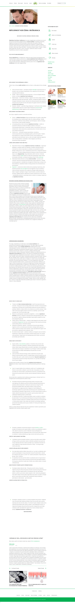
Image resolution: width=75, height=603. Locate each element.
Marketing (50, 63)
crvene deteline (22, 343)
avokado (42, 599)
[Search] (65, 3)
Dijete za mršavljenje (42, 3)
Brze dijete (49, 3)
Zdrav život (26, 3)
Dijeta (10, 26)
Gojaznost (14, 167)
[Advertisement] (27, 73)
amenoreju (40, 157)
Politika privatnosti (51, 82)
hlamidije (34, 89)
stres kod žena (22, 204)
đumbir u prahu (39, 427)
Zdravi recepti (20, 3)
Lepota (30, 3)
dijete (22, 155)
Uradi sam (11, 3)
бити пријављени (35, 541)
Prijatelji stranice (51, 62)
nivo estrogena (24, 168)
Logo (35, 3)
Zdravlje (15, 3)
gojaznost (21, 322)
